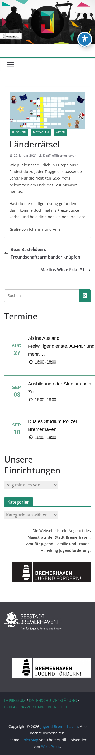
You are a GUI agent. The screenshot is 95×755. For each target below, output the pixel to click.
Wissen (60, 132)
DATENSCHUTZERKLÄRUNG (53, 700)
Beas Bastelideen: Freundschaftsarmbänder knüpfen (45, 253)
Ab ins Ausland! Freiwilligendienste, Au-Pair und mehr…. (61, 346)
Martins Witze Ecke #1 (62, 269)
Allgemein (19, 132)
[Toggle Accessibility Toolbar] (84, 39)
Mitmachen (41, 132)
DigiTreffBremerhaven (59, 155)
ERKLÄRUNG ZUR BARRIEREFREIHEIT (36, 706)
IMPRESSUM (15, 700)
